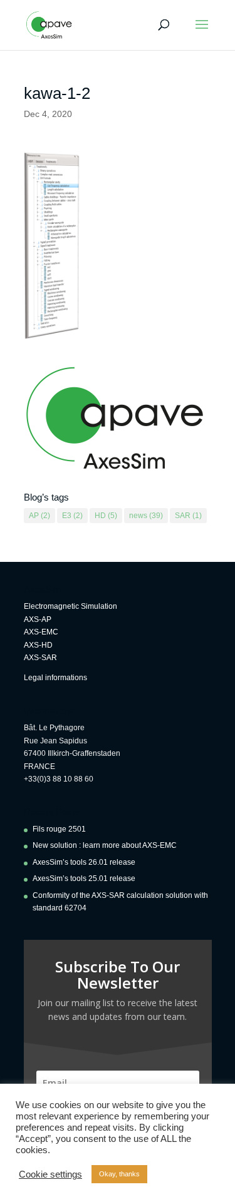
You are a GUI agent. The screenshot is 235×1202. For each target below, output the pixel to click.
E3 (72, 515)
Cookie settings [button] (50, 1174)
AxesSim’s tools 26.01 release (84, 862)
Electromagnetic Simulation (70, 606)
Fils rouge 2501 (59, 829)
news (146, 515)
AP (39, 515)
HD (106, 515)
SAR (188, 515)
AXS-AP (37, 619)
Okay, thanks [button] (119, 1174)
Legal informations (55, 677)
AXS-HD (38, 645)
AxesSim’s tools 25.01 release (84, 878)
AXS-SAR (40, 657)
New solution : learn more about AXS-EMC (105, 845)
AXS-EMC (41, 632)
